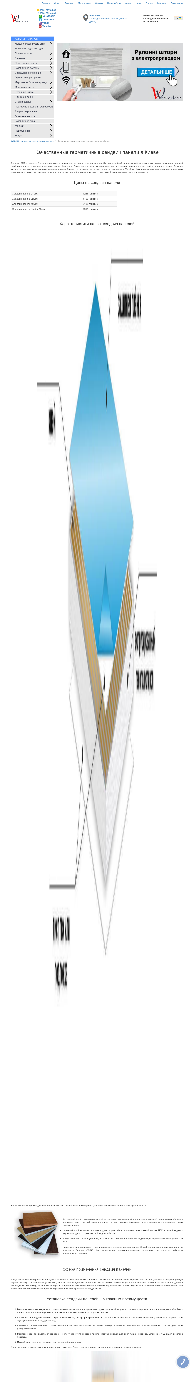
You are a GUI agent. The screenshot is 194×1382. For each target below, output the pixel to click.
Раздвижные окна (25, 121)
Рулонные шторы (25, 92)
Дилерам (69, 3)
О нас (57, 3)
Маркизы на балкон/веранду (31, 82)
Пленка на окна (23, 53)
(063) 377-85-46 (48, 10)
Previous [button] (62, 70)
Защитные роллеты (26, 111)
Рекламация (177, 3)
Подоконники (22, 130)
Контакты (161, 3)
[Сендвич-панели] (97, 715)
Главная (46, 3)
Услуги (18, 135)
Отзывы (99, 3)
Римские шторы (24, 97)
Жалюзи (19, 125)
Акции (128, 3)
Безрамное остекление (28, 72)
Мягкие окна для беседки (29, 48)
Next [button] (176, 70)
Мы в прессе (84, 3)
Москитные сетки (24, 87)
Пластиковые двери (26, 63)
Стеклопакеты (23, 101)
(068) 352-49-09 (48, 13)
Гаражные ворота (25, 116)
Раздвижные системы (27, 68)
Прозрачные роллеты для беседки (34, 106)
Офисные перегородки (28, 77)
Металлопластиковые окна (30, 43)
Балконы (20, 58)
